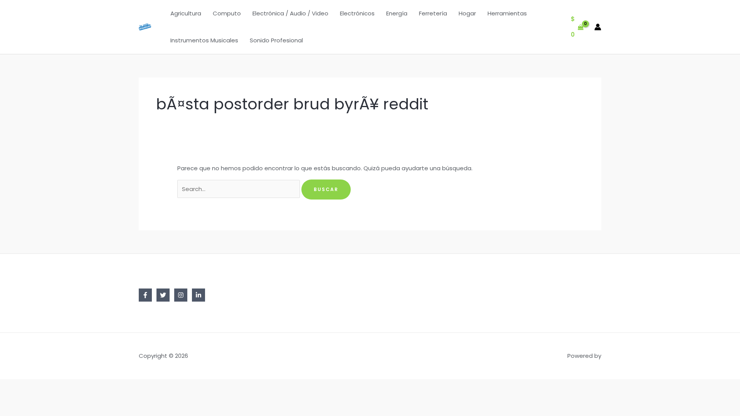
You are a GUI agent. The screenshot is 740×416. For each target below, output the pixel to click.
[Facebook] (145, 295)
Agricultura (185, 13)
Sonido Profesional (276, 40)
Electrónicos (357, 13)
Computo (227, 13)
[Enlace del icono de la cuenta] (597, 26)
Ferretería (433, 13)
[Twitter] (163, 295)
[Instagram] (180, 295)
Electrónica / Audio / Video (290, 13)
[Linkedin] (198, 295)
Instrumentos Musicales (204, 40)
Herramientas (507, 13)
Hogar (467, 13)
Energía (396, 13)
